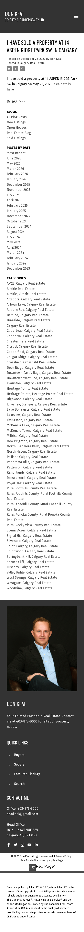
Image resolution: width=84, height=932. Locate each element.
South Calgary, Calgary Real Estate (32, 546)
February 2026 (17, 174)
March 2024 (15, 253)
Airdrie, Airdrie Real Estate (26, 294)
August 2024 (16, 232)
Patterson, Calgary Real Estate (29, 467)
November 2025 (18, 190)
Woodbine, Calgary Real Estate (29, 588)
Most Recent (16, 153)
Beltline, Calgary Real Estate (28, 315)
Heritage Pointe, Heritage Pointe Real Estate (40, 394)
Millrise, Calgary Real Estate (27, 436)
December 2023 (18, 268)
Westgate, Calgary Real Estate (29, 583)
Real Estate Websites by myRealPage (42, 860)
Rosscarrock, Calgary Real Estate (31, 478)
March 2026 (15, 169)
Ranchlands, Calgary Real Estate (31, 472)
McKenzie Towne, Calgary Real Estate (34, 431)
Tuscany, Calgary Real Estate (28, 567)
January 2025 (16, 211)
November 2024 (18, 216)
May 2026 (14, 163)
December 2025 (18, 185)
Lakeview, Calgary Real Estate (29, 415)
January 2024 (16, 263)
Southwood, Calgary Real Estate (30, 551)
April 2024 (14, 248)
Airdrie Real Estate (21, 289)
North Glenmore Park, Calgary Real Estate (38, 446)
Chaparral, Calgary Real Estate (29, 336)
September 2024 (19, 226)
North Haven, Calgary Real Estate (32, 451)
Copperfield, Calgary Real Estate (31, 352)
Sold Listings (16, 138)
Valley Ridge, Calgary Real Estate (31, 572)
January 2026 (16, 179)
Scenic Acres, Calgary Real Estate (31, 530)
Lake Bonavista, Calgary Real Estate (33, 409)
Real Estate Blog (19, 133)
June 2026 (14, 158)
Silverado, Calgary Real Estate (29, 541)
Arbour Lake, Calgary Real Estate (31, 304)
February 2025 (17, 205)
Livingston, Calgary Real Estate (30, 420)
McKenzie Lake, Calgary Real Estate (33, 425)
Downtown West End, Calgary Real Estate (37, 378)
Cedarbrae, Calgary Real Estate (30, 331)
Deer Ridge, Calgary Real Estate (30, 368)
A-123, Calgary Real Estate (26, 283)
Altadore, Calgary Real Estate (28, 299)
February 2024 (17, 258)
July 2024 (13, 237)
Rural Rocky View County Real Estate (34, 525)
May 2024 (14, 242)
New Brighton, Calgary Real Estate (32, 441)
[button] (8, 845)
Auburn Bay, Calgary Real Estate (30, 310)
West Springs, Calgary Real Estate (32, 577)
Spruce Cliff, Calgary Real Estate (30, 562)
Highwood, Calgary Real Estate (29, 399)
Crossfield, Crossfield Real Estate (31, 362)
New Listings (16, 122)
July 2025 (13, 195)
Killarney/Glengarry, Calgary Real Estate (37, 404)
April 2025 (14, 200)
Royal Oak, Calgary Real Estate (29, 483)
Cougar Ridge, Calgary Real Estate (32, 357)
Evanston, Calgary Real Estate (29, 383)
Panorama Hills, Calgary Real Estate (33, 462)
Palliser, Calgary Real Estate (27, 457)
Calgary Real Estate (32, 63)
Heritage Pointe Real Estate (27, 388)
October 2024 (17, 221)
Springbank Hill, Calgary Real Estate (34, 557)
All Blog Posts (17, 117)
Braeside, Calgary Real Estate (29, 320)
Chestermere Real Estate (25, 341)
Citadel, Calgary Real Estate (27, 346)
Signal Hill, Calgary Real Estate (29, 536)
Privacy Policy (63, 856)
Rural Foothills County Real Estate (32, 488)
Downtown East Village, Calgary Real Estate (39, 373)
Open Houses (17, 127)
